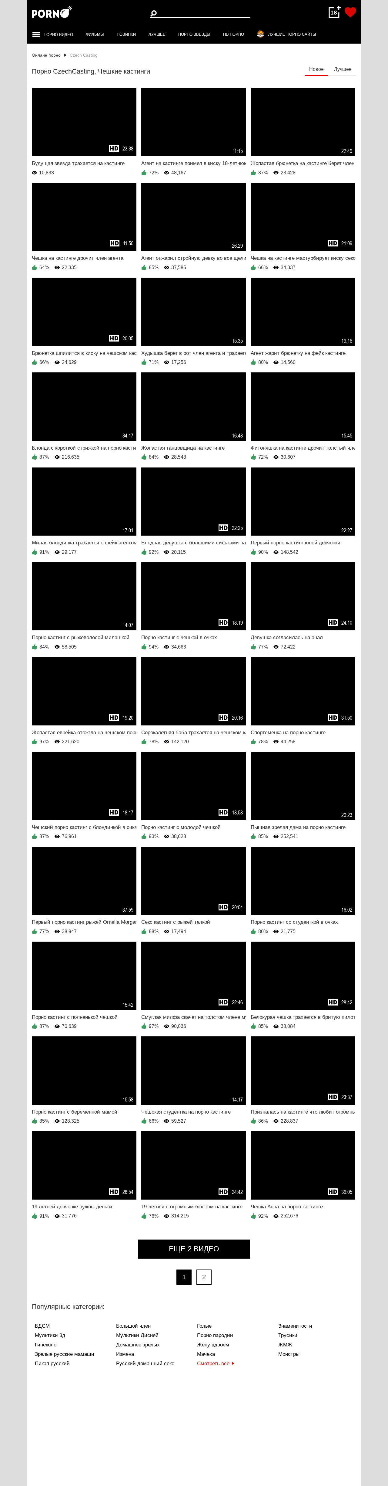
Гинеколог (46, 1345)
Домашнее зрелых (138, 1345)
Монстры (288, 1354)
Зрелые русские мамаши (64, 1354)
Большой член (133, 1326)
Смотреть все (213, 1363)
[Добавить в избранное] (350, 12)
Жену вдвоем (213, 1345)
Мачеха (206, 1354)
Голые (204, 1326)
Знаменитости (295, 1326)
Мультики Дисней (137, 1335)
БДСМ (42, 1326)
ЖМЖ (285, 1345)
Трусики (287, 1335)
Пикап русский (52, 1363)
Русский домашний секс (145, 1363)
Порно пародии (215, 1335)
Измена (125, 1354)
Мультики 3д (50, 1335)
